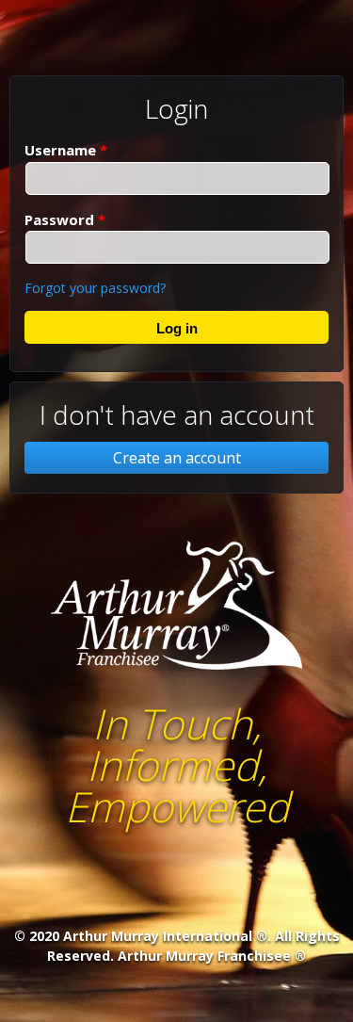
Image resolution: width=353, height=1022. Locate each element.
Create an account (177, 457)
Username (65, 149)
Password (64, 219)
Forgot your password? (95, 288)
